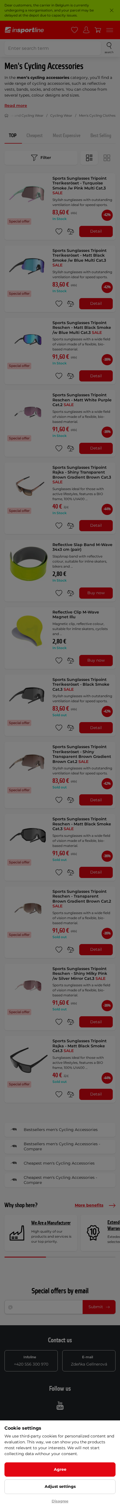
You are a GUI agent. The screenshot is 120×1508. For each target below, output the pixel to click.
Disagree (60, 1501)
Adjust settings (60, 1486)
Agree (60, 1469)
